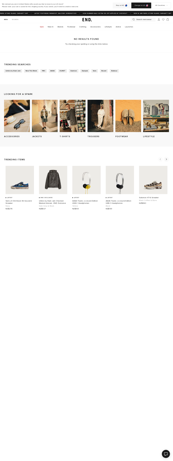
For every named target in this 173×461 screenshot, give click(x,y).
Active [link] (118, 27)
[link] (86, 19)
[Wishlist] (163, 19)
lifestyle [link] (149, 136)
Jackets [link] (37, 136)
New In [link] (51, 27)
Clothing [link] (82, 27)
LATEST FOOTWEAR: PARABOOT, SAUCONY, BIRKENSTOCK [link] (54, 13)
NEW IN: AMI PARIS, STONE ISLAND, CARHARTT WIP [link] (151, 13)
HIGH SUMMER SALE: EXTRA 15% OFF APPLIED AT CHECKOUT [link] (103, 13)
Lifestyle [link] (108, 27)
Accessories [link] (95, 27)
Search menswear (143, 19)
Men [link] (6, 20)
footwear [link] (121, 136)
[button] (160, 159)
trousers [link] (94, 136)
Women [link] (15, 20)
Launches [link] (129, 27)
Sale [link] (42, 27)
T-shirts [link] (65, 136)
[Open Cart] (167, 19)
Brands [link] (60, 27)
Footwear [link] (71, 27)
